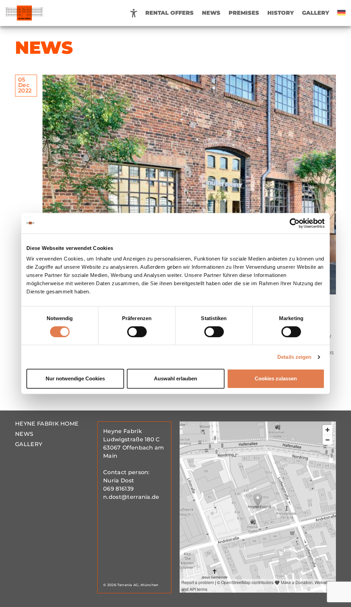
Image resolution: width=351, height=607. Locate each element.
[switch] (137, 331)
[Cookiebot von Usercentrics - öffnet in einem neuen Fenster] (295, 223)
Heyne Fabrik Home (46, 423)
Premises (244, 13)
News (211, 13)
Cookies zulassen (276, 378)
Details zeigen (294, 357)
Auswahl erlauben (175, 378)
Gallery (315, 13)
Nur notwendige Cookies (75, 378)
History (280, 13)
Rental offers (169, 13)
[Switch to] (341, 13)
